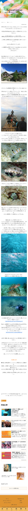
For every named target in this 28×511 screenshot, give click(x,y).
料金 (21, 500)
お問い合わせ (14, 504)
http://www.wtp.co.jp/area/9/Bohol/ (14, 332)
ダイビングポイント (7, 500)
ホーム (7, 498)
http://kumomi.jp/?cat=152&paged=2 (14, 321)
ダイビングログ (7, 502)
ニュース (4, 400)
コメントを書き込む (14, 488)
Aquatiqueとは (21, 498)
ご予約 (20, 502)
